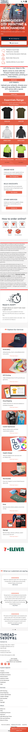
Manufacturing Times (6, 716)
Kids (1, 684)
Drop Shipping (4, 692)
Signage (2, 702)
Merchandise (3, 698)
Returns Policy (4, 720)
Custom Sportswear (5, 694)
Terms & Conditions (5, 724)
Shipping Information (16, 724)
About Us (2, 708)
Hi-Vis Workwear (4, 680)
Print (1, 700)
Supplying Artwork (5, 712)
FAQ (1, 710)
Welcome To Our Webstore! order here (19, 729)
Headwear (3, 682)
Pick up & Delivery (5, 718)
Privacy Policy (14, 726)
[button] (24, 1)
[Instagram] (9, 664)
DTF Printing (3, 690)
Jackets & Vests (4, 678)
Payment (2, 714)
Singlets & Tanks (4, 672)
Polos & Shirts (4, 676)
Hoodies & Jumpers (5, 674)
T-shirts (2, 671)
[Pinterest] (5, 664)
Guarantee (24, 724)
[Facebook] (2, 664)
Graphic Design (4, 696)
